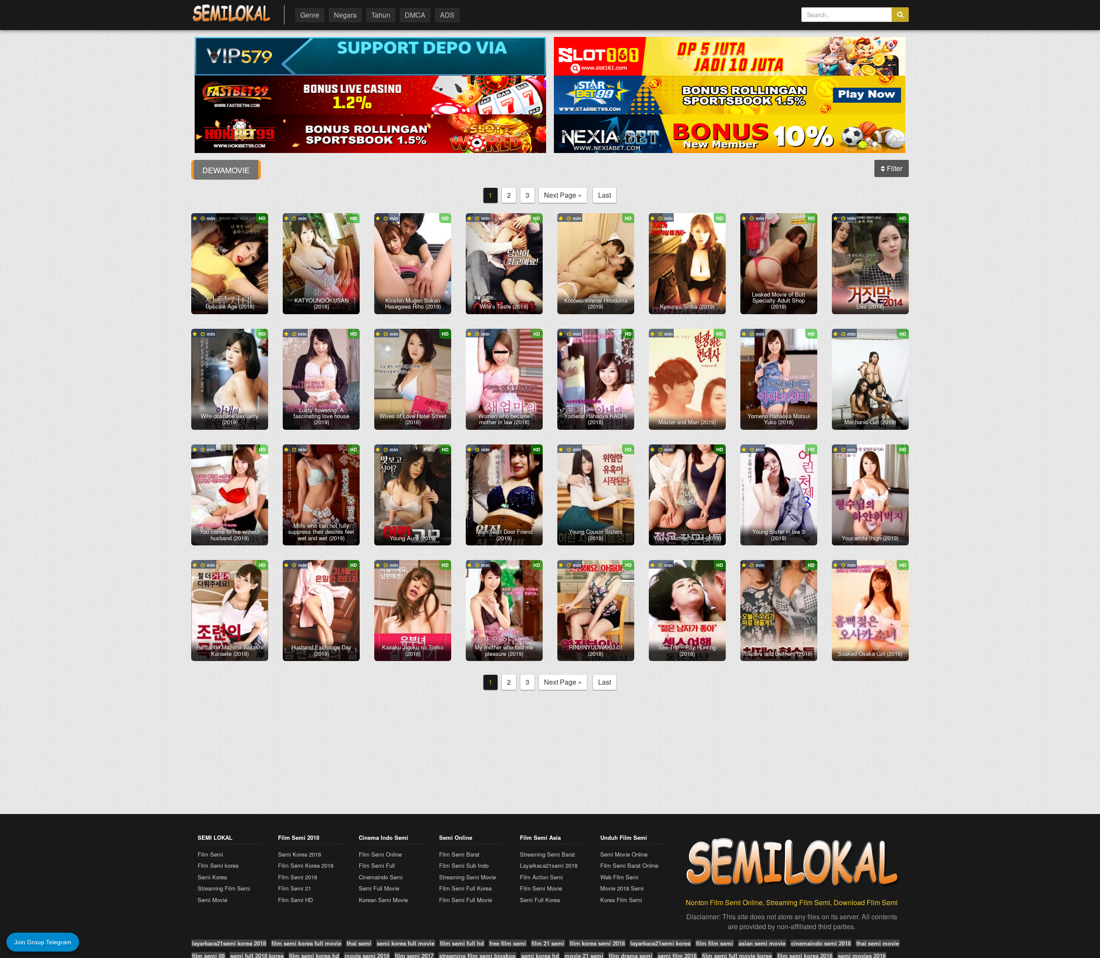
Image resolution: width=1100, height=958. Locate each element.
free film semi (507, 943)
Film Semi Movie (541, 888)
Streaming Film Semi (224, 888)
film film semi (714, 943)
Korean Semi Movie (383, 900)
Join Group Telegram (42, 942)
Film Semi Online (380, 854)
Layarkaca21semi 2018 (549, 865)
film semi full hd (462, 943)
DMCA (415, 15)
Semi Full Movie (379, 888)
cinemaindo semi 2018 (821, 943)
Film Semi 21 (294, 888)
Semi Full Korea (540, 900)
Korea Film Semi (621, 900)
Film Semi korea (218, 865)
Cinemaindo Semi (381, 877)
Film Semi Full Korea (465, 888)
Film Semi (210, 854)
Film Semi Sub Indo (464, 865)
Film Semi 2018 (297, 877)
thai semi (359, 943)
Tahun (380, 15)
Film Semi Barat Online (629, 865)
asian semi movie (762, 943)
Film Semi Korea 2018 (305, 865)
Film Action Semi (541, 877)
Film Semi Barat (459, 854)
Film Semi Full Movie (465, 900)
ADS (447, 15)
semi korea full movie (405, 943)
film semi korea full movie (306, 943)
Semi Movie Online (624, 854)
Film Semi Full (377, 865)
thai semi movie (877, 943)
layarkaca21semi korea (660, 943)
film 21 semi (548, 943)
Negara (345, 15)
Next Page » (563, 195)
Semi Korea (212, 877)
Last (604, 195)
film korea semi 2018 (597, 943)
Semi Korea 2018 (299, 854)
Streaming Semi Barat (547, 854)
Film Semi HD (295, 900)
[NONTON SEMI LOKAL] (231, 13)
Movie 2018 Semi (622, 888)
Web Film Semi (619, 877)
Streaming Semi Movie (467, 877)
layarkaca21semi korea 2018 (229, 943)
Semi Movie (212, 900)
